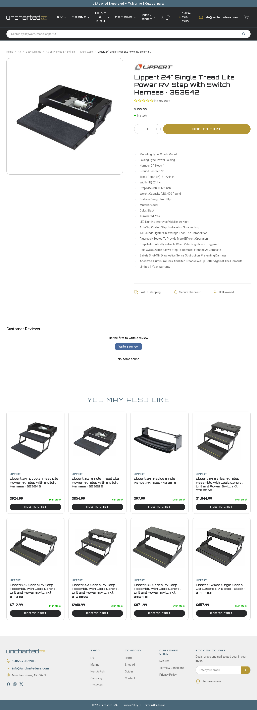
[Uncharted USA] (26, 17)
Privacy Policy (168, 674)
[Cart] (247, 17)
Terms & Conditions (171, 667)
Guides (129, 671)
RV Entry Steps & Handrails (60, 51)
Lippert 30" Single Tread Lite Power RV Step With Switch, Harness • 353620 (95, 482)
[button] (143, 101)
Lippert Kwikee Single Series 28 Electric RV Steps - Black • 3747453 (220, 588)
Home (9, 51)
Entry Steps (86, 51)
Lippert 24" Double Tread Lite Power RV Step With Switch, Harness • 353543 (34, 482)
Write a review (128, 346)
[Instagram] (15, 684)
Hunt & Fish (100, 17)
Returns (164, 661)
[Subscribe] (245, 670)
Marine (79, 17)
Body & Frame (33, 51)
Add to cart (35, 507)
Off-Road (147, 17)
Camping (124, 17)
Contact (130, 678)
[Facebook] (8, 684)
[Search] (244, 34)
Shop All (130, 664)
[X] (21, 684)
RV (60, 17)
